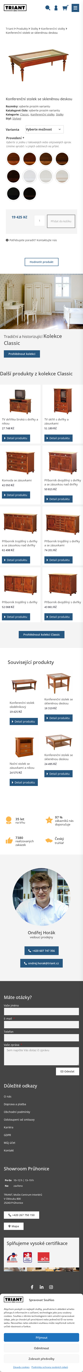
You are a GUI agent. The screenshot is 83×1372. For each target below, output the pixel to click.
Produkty (22, 28)
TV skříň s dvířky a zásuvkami (56, 421)
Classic (24, 114)
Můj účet (9, 1143)
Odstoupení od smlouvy (19, 1119)
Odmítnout (41, 1348)
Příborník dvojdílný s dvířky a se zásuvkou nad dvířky (62, 482)
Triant (10, 28)
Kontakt (9, 1150)
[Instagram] (51, 1287)
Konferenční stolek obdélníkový (22, 705)
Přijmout (41, 1337)
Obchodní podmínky (17, 1112)
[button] (75, 8)
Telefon (9, 1031)
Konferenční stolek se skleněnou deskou (58, 701)
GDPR (7, 1135)
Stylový (16, 118)
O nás (7, 1096)
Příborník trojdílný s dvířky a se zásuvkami (62, 543)
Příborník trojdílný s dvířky (19, 602)
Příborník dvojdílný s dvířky (62, 602)
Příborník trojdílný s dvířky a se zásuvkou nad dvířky (19, 543)
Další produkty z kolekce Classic (36, 373)
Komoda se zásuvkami (17, 480)
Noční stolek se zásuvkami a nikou (22, 766)
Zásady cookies (21, 1367)
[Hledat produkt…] (48, 8)
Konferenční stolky (53, 28)
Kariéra (8, 1127)
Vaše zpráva (12, 1045)
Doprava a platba (15, 1104)
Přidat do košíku (61, 221)
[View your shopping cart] (67, 8)
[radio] (13, 159)
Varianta (12, 129)
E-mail (8, 1018)
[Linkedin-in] (41, 1287)
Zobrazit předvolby (41, 1359)
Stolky (34, 28)
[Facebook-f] (32, 1287)
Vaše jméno (11, 1005)
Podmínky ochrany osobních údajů (49, 1367)
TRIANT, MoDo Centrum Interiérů (23, 1194)
